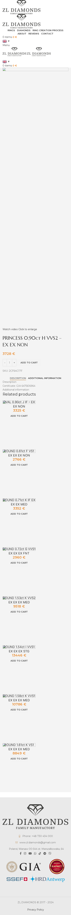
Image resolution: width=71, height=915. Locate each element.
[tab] (18, 378)
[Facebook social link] (21, 853)
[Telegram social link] (44, 853)
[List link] (35, 836)
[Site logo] (21, 6)
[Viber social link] (49, 853)
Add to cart (29, 362)
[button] (19, 416)
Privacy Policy (35, 909)
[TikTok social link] (40, 853)
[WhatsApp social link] (35, 853)
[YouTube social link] (30, 853)
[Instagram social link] (25, 853)
